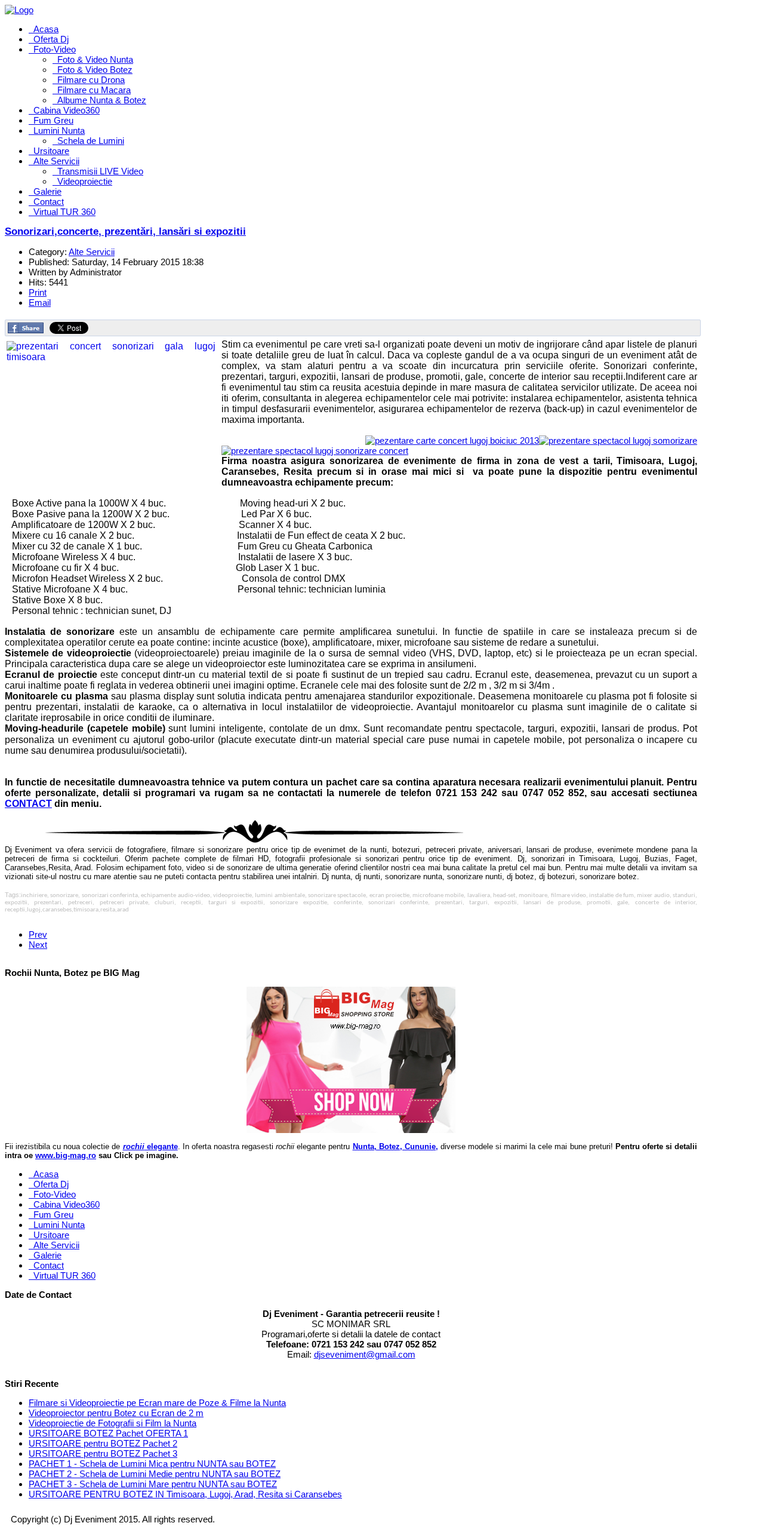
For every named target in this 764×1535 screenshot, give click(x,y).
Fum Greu (53, 120)
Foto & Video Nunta (95, 59)
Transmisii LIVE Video (100, 171)
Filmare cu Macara (94, 90)
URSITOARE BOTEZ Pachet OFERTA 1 (108, 1433)
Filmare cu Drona (91, 80)
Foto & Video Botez (95, 70)
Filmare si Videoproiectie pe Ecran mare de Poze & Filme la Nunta (157, 1403)
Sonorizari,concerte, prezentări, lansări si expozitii (125, 231)
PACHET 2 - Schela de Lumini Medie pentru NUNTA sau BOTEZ (155, 1474)
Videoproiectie (84, 181)
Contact (48, 202)
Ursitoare (51, 151)
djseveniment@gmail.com (364, 1354)
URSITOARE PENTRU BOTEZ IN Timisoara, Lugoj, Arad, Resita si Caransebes (185, 1494)
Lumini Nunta (59, 130)
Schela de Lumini (90, 141)
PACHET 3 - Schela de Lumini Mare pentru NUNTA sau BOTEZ (153, 1484)
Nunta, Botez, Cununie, (395, 1146)
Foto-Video (54, 49)
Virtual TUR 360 (64, 212)
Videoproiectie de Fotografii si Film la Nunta (112, 1423)
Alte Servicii (56, 161)
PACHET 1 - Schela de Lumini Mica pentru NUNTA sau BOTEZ (152, 1464)
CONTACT (28, 804)
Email (40, 302)
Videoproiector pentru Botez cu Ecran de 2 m (116, 1413)
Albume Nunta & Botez (101, 100)
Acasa (45, 29)
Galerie (47, 191)
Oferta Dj (51, 39)
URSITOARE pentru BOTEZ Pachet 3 (103, 1453)
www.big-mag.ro (65, 1155)
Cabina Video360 (66, 110)
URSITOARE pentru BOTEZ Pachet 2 (103, 1443)
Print (38, 292)
